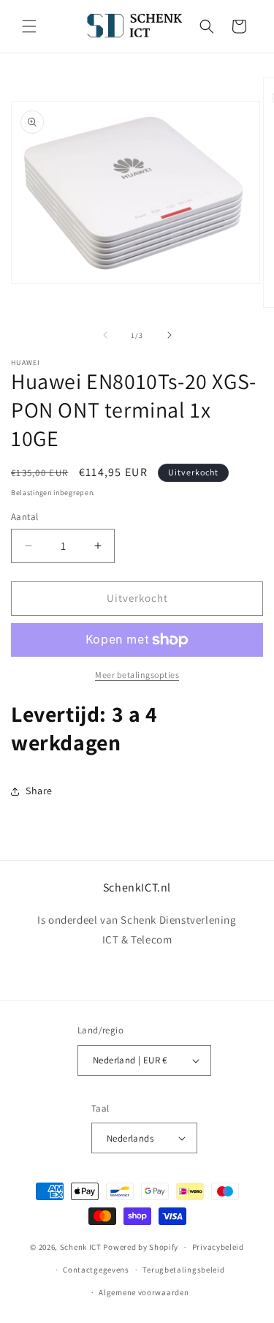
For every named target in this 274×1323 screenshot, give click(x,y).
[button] (29, 26)
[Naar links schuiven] (105, 335)
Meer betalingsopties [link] (137, 674)
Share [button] (39, 790)
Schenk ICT (81, 1247)
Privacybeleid (218, 1247)
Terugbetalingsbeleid (183, 1269)
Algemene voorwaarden (144, 1292)
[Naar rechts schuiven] (169, 335)
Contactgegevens (96, 1269)
